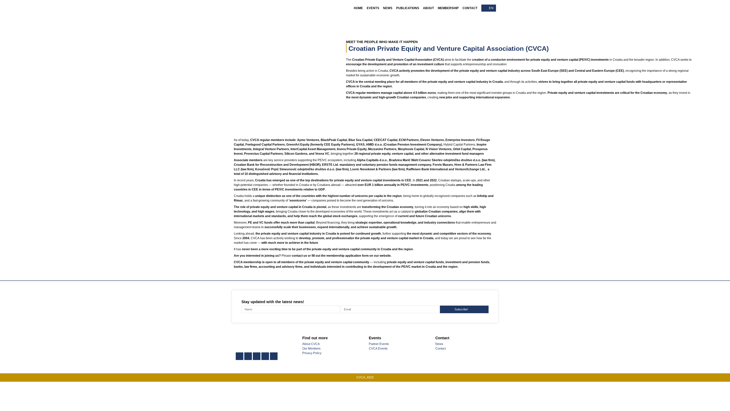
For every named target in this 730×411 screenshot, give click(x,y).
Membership (448, 8)
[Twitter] (256, 356)
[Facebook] (248, 356)
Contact (470, 8)
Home (358, 8)
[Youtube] (265, 356)
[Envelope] (274, 356)
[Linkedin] (239, 356)
